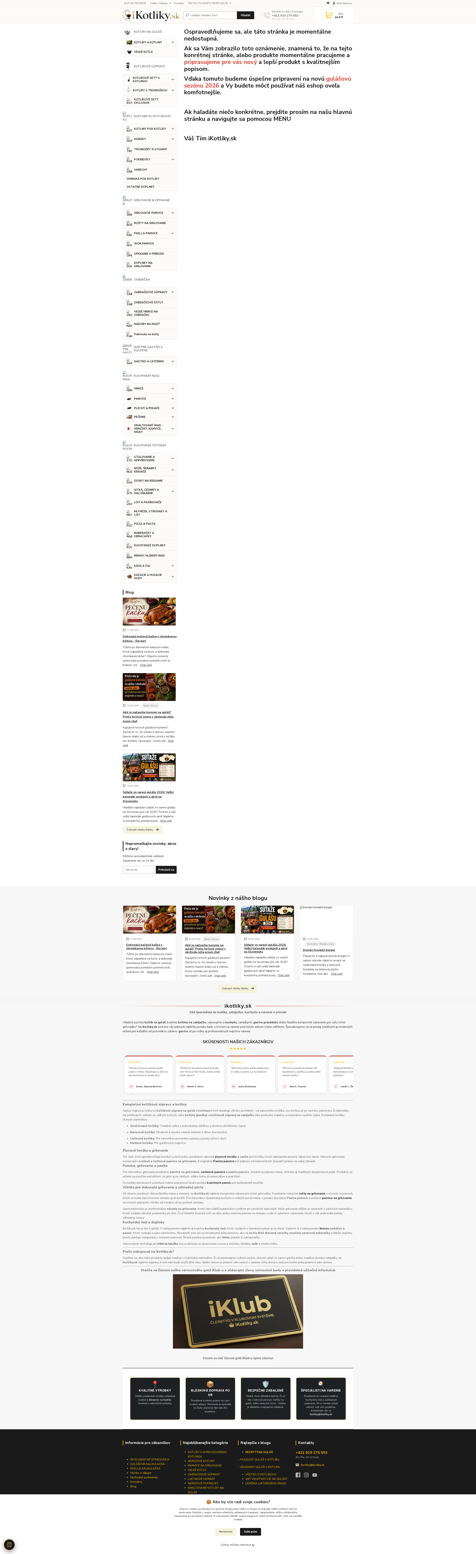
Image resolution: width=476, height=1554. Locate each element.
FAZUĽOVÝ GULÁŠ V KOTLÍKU (259, 1459)
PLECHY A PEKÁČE (147, 408)
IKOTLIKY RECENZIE (135, 3)
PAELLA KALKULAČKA (145, 1468)
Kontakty (179, 3)
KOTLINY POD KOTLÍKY (150, 129)
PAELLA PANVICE (146, 233)
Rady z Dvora (150, 705)
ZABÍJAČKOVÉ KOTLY (148, 302)
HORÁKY (140, 139)
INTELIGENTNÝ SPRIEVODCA (149, 1459)
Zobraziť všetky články (140, 829)
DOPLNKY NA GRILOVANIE (143, 264)
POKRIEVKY (142, 159)
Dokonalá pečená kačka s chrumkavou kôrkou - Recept (150, 638)
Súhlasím (250, 1532)
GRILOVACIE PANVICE (148, 213)
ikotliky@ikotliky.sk (312, 1465)
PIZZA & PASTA (144, 524)
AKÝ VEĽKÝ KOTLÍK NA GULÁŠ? (266, 1479)
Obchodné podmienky (144, 1477)
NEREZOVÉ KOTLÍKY (201, 1461)
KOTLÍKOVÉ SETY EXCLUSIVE (146, 101)
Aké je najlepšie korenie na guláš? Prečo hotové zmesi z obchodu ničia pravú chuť (148, 716)
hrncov (324, 1228)
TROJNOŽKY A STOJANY (150, 149)
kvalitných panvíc (219, 1183)
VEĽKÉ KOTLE (143, 52)
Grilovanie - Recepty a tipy (320, 943)
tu (253, 1545)
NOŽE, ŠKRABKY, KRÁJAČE (145, 469)
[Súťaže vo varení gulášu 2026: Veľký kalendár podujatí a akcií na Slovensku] (149, 768)
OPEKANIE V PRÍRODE (149, 254)
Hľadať (245, 15)
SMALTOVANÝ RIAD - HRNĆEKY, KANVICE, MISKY (148, 428)
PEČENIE (140, 417)
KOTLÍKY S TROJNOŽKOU (150, 90)
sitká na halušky (167, 1244)
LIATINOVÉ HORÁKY (201, 1479)
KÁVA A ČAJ (142, 566)
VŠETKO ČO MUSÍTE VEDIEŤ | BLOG (208, 3)
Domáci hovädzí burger (319, 950)
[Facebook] (300, 1476)
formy (225, 1237)
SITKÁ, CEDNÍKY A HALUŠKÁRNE (146, 491)
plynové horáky (226, 1157)
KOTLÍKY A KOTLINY (148, 42)
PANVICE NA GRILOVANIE (205, 1465)
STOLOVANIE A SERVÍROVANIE (144, 458)
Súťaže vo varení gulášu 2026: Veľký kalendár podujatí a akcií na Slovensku (148, 796)
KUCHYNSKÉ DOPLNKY (150, 545)
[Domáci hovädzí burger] (326, 920)
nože (255, 1244)
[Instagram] (308, 1476)
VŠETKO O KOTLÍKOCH (260, 1474)
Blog (133, 1486)
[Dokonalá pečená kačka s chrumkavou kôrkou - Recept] (149, 612)
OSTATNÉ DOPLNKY (141, 187)
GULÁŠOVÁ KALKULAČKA (147, 1464)
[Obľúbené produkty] (328, 3)
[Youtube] (316, 1476)
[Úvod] (151, 15)
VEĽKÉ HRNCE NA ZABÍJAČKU (146, 313)
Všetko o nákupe (159, 3)
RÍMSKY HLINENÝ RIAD (149, 555)
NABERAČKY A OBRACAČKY (144, 534)
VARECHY (140, 170)
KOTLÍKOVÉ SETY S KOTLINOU (146, 79)
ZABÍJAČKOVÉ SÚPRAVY (150, 292)
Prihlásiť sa (166, 870)
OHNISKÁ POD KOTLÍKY (143, 179)
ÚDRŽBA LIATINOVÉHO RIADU (265, 1483)
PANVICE (140, 399)
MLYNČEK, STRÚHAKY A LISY (150, 513)
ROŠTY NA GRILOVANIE (150, 223)
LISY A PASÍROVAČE (148, 502)
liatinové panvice (213, 1172)
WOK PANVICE (144, 243)
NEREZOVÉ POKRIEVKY (203, 1483)
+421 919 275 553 (285, 16)
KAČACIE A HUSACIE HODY (148, 576)
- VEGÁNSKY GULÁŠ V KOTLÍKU (259, 1467)
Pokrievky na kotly (146, 334)
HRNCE (139, 388)
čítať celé (146, 665)
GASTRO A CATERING (149, 361)
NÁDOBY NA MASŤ (147, 324)
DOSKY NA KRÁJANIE (148, 481)
